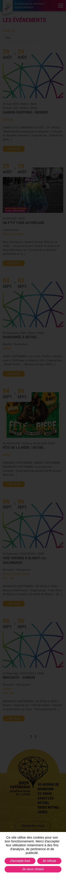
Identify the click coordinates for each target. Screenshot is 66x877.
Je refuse (49, 861)
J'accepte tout (20, 861)
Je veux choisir (33, 869)
